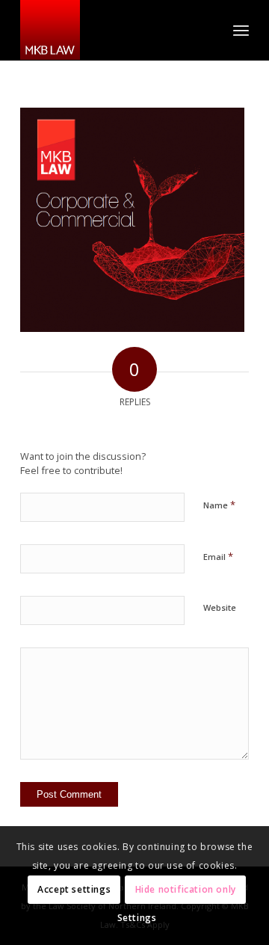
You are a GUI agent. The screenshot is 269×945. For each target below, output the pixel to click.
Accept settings (74, 889)
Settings (137, 917)
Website (219, 607)
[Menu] (241, 30)
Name (219, 504)
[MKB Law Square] (111, 30)
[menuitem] (241, 30)
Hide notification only (185, 889)
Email (218, 556)
